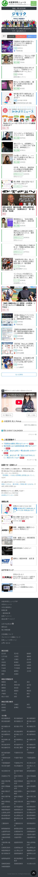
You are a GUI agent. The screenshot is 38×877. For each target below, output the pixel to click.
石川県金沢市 (31, 798)
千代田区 (17, 653)
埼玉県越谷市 (18, 751)
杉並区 (29, 648)
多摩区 (16, 693)
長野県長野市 (31, 809)
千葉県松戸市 (18, 748)
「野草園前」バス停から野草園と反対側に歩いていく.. (18, 460)
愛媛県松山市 (31, 836)
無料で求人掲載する (30, 410)
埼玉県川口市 (31, 748)
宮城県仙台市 (31, 795)
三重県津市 (5, 809)
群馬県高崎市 (31, 756)
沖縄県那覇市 (5, 852)
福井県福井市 (18, 798)
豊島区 (29, 653)
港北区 (16, 673)
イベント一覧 (32, 419)
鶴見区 (29, 676)
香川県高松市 (5, 839)
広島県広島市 (5, 833)
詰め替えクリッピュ (7, 480)
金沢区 (29, 670)
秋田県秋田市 (31, 792)
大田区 (16, 642)
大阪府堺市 (17, 822)
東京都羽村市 (31, 720)
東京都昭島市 (5, 704)
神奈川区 (17, 670)
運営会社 (4, 612)
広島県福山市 (18, 833)
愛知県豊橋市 (5, 804)
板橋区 (29, 639)
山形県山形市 (5, 798)
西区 (28, 679)
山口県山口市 (18, 836)
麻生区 (3, 690)
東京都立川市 (5, 717)
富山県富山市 (18, 801)
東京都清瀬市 (5, 706)
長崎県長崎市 (18, 849)
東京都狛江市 (31, 712)
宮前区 (3, 696)
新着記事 (4, 595)
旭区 (15, 667)
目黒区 (16, 659)
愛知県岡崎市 (31, 801)
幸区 (28, 690)
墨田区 (3, 650)
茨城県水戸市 (5, 761)
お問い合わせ (5, 628)
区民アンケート (6, 601)
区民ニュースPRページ (9, 625)
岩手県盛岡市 (18, 792)
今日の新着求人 (6, 593)
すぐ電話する (7, 400)
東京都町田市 (5, 733)
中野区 (3, 656)
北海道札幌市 (5, 792)
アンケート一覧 (32, 445)
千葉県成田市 (31, 743)
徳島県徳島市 (18, 839)
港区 (2, 659)
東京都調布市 (31, 717)
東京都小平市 (18, 712)
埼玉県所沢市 (5, 756)
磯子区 (3, 670)
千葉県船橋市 (5, 748)
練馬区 (16, 656)
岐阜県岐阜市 (31, 804)
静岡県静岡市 (5, 814)
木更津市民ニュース (17, 2)
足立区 (3, 639)
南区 (28, 682)
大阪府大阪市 (31, 820)
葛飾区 (29, 642)
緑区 (15, 682)
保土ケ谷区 (5, 682)
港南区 (3, 673)
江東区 (16, 645)
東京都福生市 (31, 730)
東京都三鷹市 (18, 733)
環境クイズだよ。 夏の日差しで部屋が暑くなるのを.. (17, 469)
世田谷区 (17, 650)
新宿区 (16, 648)
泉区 (28, 667)
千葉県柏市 (30, 738)
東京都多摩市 (18, 717)
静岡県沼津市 (18, 814)
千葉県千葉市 (18, 743)
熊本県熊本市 (31, 844)
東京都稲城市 (18, 704)
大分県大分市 (31, 849)
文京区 (29, 656)
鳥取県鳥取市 (5, 836)
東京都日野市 (5, 730)
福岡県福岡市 (5, 844)
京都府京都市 (5, 820)
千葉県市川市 (18, 738)
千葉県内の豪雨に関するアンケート (18, 429)
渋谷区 (3, 648)
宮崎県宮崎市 (5, 849)
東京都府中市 (18, 730)
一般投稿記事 (5, 598)
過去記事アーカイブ (8, 604)
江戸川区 (4, 642)
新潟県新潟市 (5, 801)
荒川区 (16, 639)
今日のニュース (6, 590)
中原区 (29, 693)
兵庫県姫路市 (31, 817)
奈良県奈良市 (18, 820)
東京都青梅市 (31, 704)
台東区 (29, 650)
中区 (15, 679)
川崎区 (16, 690)
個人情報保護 (5, 615)
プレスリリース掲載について (10, 622)
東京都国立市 (18, 706)
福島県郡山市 (18, 795)
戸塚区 (3, 679)
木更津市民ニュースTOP (9, 587)
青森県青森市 (5, 795)
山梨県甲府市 (5, 817)
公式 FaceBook (6, 609)
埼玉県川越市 (5, 751)
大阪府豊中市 (31, 822)
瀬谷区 (3, 676)
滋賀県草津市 (18, 828)
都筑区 (16, 676)
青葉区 (3, 667)
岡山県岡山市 (31, 833)
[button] (4, 12)
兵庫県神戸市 (18, 817)
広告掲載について (7, 619)
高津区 (3, 693)
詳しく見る (31, 400)
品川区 (29, 645)
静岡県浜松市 (31, 814)
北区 (2, 645)
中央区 (3, 653)
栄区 (28, 673)
